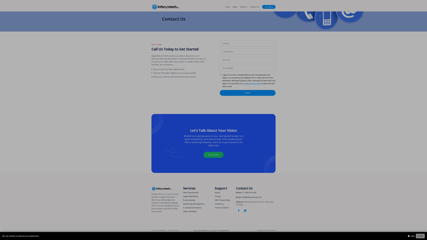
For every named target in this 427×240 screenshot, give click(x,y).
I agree (412, 236)
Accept (420, 236)
